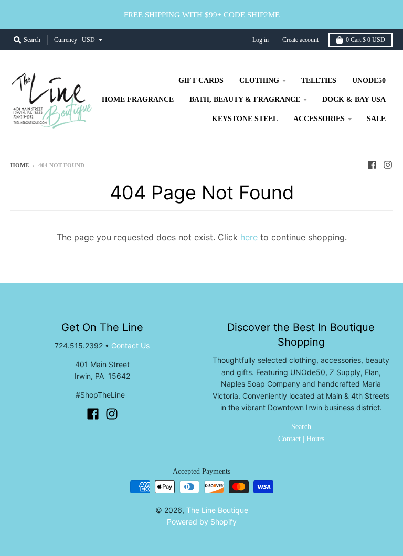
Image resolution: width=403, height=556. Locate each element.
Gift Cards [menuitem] (201, 80)
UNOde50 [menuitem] (369, 80)
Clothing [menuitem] (259, 80)
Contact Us (130, 345)
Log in (260, 40)
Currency (65, 40)
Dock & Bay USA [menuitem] (354, 99)
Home (19, 165)
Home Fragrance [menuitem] (138, 99)
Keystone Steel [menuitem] (245, 119)
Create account (300, 40)
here (249, 237)
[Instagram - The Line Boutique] (388, 164)
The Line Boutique (217, 510)
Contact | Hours (301, 439)
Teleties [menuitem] (318, 80)
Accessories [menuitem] (319, 119)
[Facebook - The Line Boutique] (372, 164)
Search (301, 427)
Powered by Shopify (202, 521)
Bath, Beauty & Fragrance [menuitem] (244, 99)
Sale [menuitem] (376, 119)
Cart (365, 40)
